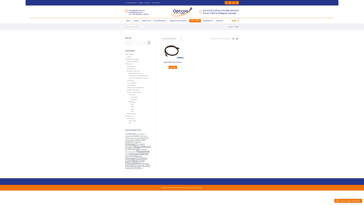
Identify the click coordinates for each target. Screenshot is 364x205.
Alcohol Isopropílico (140, 134)
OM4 (132, 111)
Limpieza (144, 149)
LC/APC (128, 149)
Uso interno (134, 99)
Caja (141, 136)
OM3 (132, 109)
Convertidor (129, 140)
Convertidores (131, 85)
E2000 (143, 140)
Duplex (137, 140)
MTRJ (126, 154)
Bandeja (136, 136)
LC (149, 146)
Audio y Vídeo (129, 54)
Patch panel (144, 163)
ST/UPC (137, 168)
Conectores (130, 80)
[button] (348, 201)
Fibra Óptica (128, 64)
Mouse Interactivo (198, 187)
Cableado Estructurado (132, 59)
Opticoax (130, 158)
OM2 (132, 106)
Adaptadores (131, 66)
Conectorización (132, 83)
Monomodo (132, 94)
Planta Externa (131, 113)
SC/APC (138, 165)
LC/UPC (136, 148)
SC (132, 165)
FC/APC (142, 144)
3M (126, 134)
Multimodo (132, 102)
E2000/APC (129, 142)
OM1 (132, 104)
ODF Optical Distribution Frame (138, 75)
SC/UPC (146, 165)
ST (132, 168)
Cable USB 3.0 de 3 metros (173, 62)
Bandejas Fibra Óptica (135, 73)
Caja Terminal (136, 138)
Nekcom (144, 153)
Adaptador (132, 134)
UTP (142, 168)
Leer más (173, 67)
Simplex (128, 168)
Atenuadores (131, 68)
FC (137, 144)
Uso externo (134, 97)
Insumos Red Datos (133, 61)
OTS (138, 158)
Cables (129, 57)
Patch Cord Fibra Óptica (134, 92)
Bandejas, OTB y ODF (133, 71)
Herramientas (129, 116)
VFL (130, 123)
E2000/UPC (138, 142)
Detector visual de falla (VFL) (135, 87)
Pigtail (128, 165)
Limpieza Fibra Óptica (133, 90)
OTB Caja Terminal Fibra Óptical (138, 78)
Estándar (130, 143)
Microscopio (132, 121)
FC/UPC (129, 146)
